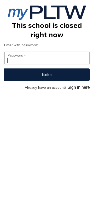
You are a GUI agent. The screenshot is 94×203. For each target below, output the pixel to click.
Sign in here (78, 87)
